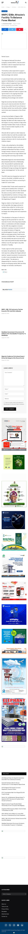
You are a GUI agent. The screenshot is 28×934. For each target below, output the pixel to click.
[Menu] (3, 2)
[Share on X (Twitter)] (12, 29)
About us (4, 904)
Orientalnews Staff (7, 23)
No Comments (6, 25)
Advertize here (5, 914)
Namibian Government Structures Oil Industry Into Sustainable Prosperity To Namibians (14, 333)
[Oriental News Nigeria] (15, 2)
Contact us (4, 916)
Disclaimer (4, 911)
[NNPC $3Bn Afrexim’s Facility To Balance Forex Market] (14, 41)
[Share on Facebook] (5, 29)
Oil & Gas (4, 11)
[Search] (25, 2)
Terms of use (5, 906)
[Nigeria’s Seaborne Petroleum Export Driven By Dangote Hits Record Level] (14, 347)
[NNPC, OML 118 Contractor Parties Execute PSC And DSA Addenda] (14, 300)
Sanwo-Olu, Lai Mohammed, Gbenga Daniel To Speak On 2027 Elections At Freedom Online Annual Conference (13, 799)
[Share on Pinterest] (19, 29)
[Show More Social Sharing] (24, 29)
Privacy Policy (5, 909)
